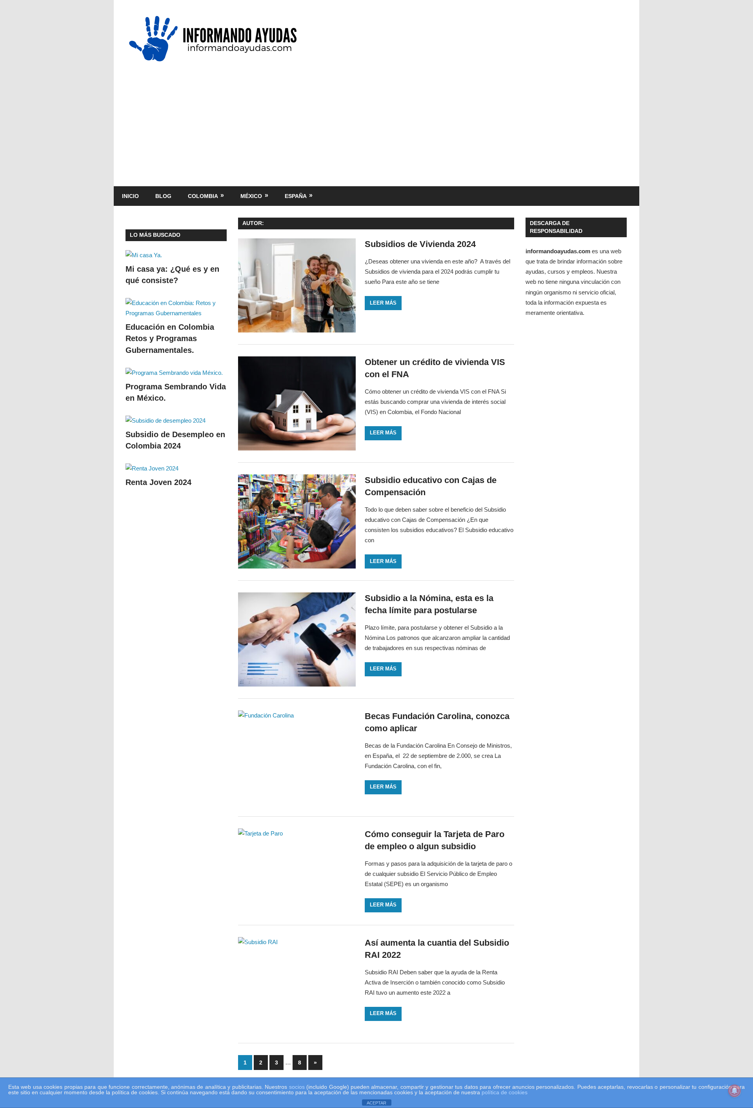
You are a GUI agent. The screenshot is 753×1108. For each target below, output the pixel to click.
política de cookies (504, 1092)
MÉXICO (251, 196)
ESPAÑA (296, 196)
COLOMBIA (203, 196)
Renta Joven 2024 (158, 482)
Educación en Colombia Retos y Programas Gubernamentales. (170, 338)
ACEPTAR (376, 1103)
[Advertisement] (376, 119)
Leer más (383, 303)
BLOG (163, 196)
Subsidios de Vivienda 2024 (420, 244)
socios (297, 1087)
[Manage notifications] (734, 1090)
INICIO (130, 196)
